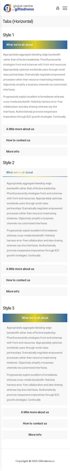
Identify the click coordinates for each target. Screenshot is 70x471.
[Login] (57, 8)
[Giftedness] (21, 8)
